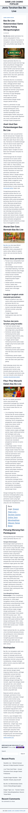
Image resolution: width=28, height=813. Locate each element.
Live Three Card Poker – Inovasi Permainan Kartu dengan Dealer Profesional (13, 771)
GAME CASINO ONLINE (8, 17)
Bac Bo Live (6, 245)
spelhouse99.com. (8, 737)
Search (4, 751)
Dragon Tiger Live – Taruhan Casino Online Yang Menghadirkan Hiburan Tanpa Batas (14, 517)
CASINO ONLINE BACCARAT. (11, 377)
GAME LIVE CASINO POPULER (16, 810)
